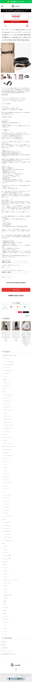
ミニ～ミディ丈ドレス (9, 361)
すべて (5, 306)
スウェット (6, 504)
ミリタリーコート (8, 419)
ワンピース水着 (7, 555)
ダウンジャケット (8, 416)
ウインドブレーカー (8, 394)
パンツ (3, 492)
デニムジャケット (8, 401)
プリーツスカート (8, 537)
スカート (4, 519)
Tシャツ (5, 470)
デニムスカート (7, 525)
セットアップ (7, 458)
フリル (5, 631)
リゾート (6, 592)
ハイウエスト (7, 510)
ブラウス (6, 467)
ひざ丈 (5, 440)
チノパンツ (6, 513)
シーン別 (4, 589)
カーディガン (7, 479)
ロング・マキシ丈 (8, 443)
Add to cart (16, 290)
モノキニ (6, 552)
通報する (27, 315)
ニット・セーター (8, 482)
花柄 (5, 610)
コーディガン (7, 397)
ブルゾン (6, 413)
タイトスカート (7, 528)
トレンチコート (7, 404)
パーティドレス (5, 358)
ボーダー (6, 619)
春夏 (5, 601)
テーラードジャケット (9, 410)
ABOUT (4, 641)
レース (5, 628)
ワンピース (4, 434)
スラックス (6, 507)
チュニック (6, 476)
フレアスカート (7, 522)
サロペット (6, 452)
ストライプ (6, 616)
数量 (2, 277)
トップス (4, 461)
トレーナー (6, 488)
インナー (6, 376)
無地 (5, 613)
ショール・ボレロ (8, 370)
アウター (4, 391)
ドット (5, 625)
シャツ (5, 464)
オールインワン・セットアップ (9, 446)
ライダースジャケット (9, 428)
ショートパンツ (7, 495)
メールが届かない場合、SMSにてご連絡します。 (13, 270)
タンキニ (6, 549)
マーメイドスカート (8, 534)
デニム (5, 634)
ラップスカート (7, 531)
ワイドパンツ (7, 501)
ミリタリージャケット (9, 425)
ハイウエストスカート (9, 540)
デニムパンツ (7, 498)
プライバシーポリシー (8, 650)
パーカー (6, 485)
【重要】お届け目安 (6, 260)
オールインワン (7, 449)
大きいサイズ (7, 385)
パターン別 (4, 607)
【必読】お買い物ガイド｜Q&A (9, 355)
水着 (3, 543)
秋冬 (5, 604)
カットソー (6, 473)
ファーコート (7, 431)
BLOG (4, 644)
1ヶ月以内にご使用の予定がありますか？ (11, 265)
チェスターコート (8, 407)
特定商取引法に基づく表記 (9, 654)
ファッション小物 (6, 558)
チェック (6, 622)
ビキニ (5, 546)
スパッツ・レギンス (8, 516)
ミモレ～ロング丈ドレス (9, 364)
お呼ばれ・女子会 (8, 595)
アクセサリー (7, 373)
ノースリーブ (7, 382)
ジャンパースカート (8, 455)
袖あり (5, 379)
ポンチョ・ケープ (8, 422)
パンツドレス (7, 367)
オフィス (6, 598)
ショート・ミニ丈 (8, 437)
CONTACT (5, 647)
